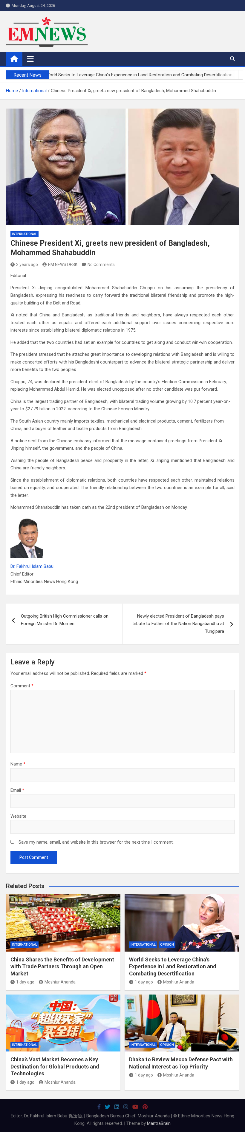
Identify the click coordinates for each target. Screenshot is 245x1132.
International (24, 234)
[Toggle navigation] (30, 59)
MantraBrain (159, 1123)
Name (17, 764)
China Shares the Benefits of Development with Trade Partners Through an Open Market (62, 966)
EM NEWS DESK (62, 264)
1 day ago (25, 982)
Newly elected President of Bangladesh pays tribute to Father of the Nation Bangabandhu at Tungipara (178, 623)
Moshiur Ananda (60, 982)
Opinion (167, 945)
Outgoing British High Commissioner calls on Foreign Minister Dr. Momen (64, 620)
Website (18, 816)
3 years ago (27, 264)
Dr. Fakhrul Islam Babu (31, 566)
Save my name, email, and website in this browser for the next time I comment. (96, 842)
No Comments (101, 264)
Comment (21, 686)
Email (17, 790)
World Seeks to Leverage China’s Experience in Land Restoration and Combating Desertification (172, 966)
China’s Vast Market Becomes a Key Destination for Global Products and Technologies (54, 1066)
